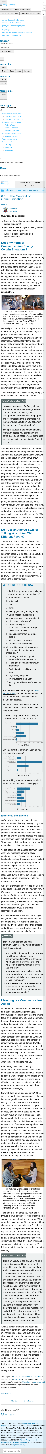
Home (12, 191)
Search (5, 1451)
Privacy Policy (25, 1440)
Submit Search (7, 51)
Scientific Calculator (12, 131)
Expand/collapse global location (43, 189)
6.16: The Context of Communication (27, 1376)
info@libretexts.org (18, 1445)
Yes (5, 1414)
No (14, 1414)
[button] (8, 147)
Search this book (6, 44)
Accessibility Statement (18, 1442)
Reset (4, 67)
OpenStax (13, 208)
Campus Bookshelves (30, 191)
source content (39, 1382)
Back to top (5, 1394)
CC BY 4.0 (17, 1379)
